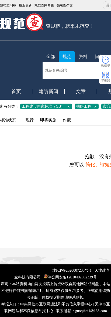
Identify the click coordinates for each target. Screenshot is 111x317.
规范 (67, 56)
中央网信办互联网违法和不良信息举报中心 (56, 304)
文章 (81, 91)
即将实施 (48, 120)
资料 (83, 56)
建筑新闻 (48, 91)
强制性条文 (65, 5)
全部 (50, 56)
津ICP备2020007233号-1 (72, 270)
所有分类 (7, 106)
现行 (30, 120)
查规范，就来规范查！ (70, 26)
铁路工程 (87, 106)
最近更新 (25, 5)
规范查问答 (8, 5)
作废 (67, 120)
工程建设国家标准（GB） (47, 106)
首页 (16, 91)
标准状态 (8, 120)
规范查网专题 (44, 5)
